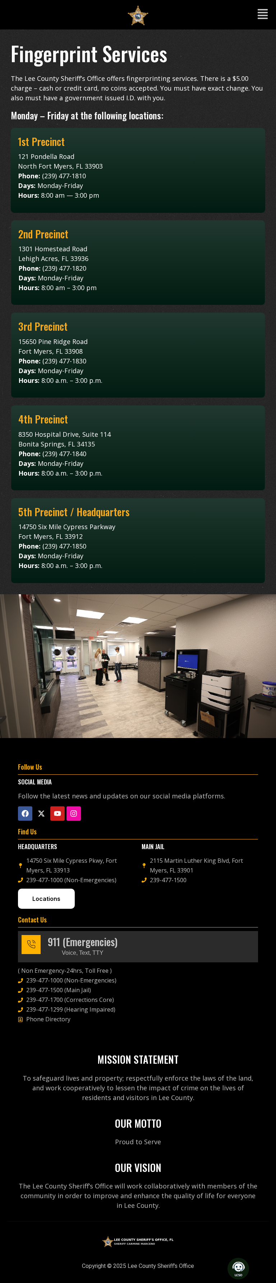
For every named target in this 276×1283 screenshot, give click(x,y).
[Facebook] (25, 813)
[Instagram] (73, 813)
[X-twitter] (41, 813)
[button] (262, 14)
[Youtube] (57, 813)
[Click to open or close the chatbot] (238, 1268)
